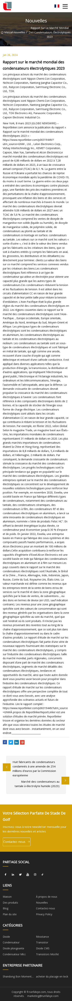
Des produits (10, 902)
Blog (5, 908)
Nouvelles (19, 32)
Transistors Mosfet (47, 954)
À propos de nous (46, 896)
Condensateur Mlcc (14, 954)
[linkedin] (13, 874)
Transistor (42, 942)
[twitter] (20, 874)
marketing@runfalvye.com (43, 996)
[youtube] (27, 874)
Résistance (42, 936)
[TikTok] (42, 874)
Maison (7, 32)
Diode (6, 936)
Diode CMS (42, 948)
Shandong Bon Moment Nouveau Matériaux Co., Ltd (17, 977)
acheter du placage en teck (52, 976)
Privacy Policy (44, 914)
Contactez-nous (14, 842)
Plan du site (10, 914)
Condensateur (11, 942)
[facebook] (5, 874)
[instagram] (35, 874)
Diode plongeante (13, 948)
